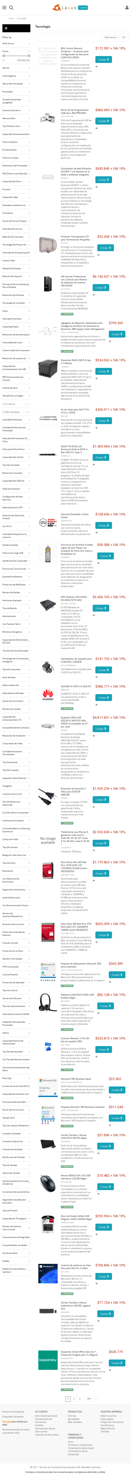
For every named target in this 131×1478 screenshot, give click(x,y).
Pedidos (39, 1425)
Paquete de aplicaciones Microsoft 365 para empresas (81, 965)
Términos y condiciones (80, 1445)
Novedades (73, 1419)
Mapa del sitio (108, 1428)
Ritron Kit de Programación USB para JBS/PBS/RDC (75, 111)
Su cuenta (41, 1411)
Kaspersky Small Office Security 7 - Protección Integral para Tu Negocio (79, 1353)
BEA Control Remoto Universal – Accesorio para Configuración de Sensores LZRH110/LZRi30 (75, 53)
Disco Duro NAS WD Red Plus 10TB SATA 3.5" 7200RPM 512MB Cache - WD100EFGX (74, 867)
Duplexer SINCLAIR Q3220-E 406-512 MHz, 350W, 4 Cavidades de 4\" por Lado (74, 722)
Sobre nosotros (109, 1416)
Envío (70, 1442)
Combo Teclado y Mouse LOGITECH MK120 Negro (74, 1136)
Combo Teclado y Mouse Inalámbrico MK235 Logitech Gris (76, 1305)
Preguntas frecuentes (112, 1422)
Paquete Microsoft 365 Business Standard (82, 1107)
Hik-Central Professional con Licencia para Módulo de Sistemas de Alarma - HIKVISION (74, 281)
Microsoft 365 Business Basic (76, 1079)
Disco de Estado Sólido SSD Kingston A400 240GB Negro (76, 1217)
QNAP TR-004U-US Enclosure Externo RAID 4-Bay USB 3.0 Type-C (74, 449)
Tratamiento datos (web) (81, 1448)
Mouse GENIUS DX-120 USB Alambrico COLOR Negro (75, 1177)
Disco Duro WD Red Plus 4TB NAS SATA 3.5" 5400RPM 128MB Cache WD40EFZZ (76, 927)
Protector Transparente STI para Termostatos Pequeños (75, 238)
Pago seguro (107, 1419)
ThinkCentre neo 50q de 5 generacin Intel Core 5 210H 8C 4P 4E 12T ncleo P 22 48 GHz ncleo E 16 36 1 (75, 838)
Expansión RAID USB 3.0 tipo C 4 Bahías (76, 361)
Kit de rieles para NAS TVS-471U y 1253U (75, 411)
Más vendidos (75, 1422)
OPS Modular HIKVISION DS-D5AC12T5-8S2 (74, 598)
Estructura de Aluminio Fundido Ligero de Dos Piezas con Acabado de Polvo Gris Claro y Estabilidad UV (77, 549)
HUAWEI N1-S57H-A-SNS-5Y (76, 686)
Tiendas (105, 1431)
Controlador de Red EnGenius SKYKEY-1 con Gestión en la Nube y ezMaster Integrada (76, 171)
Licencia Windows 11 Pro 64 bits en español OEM (75, 1040)
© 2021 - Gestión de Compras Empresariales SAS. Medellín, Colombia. (65, 1467)
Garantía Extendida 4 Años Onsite (75, 516)
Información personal (46, 1416)
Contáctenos (107, 1425)
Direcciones (41, 1431)
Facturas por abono (45, 1428)
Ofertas (72, 1416)
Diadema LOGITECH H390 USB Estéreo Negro (77, 996)
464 (89, 1399)
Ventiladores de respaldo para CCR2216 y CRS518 (76, 660)
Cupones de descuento (47, 1434)
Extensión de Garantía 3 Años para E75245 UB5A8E (73, 791)
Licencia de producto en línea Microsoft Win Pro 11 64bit (76, 1267)
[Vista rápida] (97, 66)
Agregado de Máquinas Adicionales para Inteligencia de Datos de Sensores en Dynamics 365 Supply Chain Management (82, 326)
